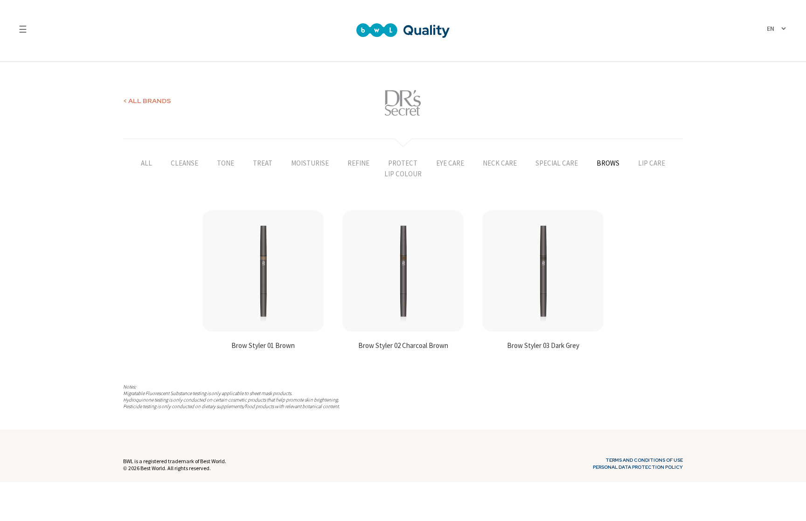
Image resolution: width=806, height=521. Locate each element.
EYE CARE (450, 163)
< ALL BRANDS (147, 101)
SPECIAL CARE (556, 163)
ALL (146, 163)
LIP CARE (651, 163)
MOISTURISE (310, 163)
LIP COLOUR (403, 173)
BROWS (608, 163)
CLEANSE (184, 163)
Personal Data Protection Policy (638, 467)
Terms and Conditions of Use (644, 460)
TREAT (262, 163)
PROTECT (402, 163)
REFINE (358, 163)
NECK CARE (500, 163)
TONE (225, 163)
